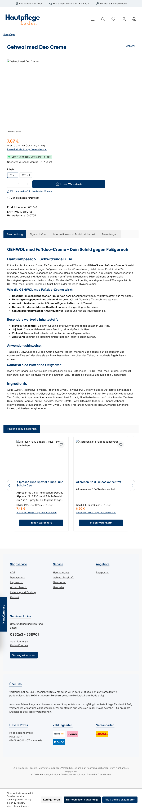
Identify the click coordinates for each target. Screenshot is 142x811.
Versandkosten (69, 768)
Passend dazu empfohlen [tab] (22, 428)
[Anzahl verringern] (10, 184)
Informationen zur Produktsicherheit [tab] (74, 234)
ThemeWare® (104, 774)
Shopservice (18, 564)
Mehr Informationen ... (18, 806)
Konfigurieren (51, 799)
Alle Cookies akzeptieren (120, 799)
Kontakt (14, 597)
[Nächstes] (132, 485)
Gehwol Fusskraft (63, 577)
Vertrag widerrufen (24, 655)
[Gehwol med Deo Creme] (71, 97)
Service (58, 564)
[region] (71, 97)
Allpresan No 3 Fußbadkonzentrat (98, 482)
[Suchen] (103, 19)
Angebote (102, 564)
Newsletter (59, 582)
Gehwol (130, 45)
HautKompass (61, 572)
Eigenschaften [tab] (38, 234)
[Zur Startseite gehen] (22, 19)
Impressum (16, 582)
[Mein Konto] (123, 19)
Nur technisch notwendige (82, 799)
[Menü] (92, 19)
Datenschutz (17, 577)
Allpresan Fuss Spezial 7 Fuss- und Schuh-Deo (39, 483)
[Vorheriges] (9, 485)
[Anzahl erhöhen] (27, 184)
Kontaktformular (19, 645)
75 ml (13, 175)
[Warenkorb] (134, 19)
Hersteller (58, 587)
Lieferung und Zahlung (23, 592)
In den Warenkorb (41, 522)
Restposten (102, 572)
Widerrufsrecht (18, 587)
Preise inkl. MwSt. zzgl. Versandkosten (27, 149)
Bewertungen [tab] (109, 234)
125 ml (26, 175)
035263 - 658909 (24, 634)
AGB (12, 572)
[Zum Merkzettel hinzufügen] (61, 444)
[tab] (14, 234)
